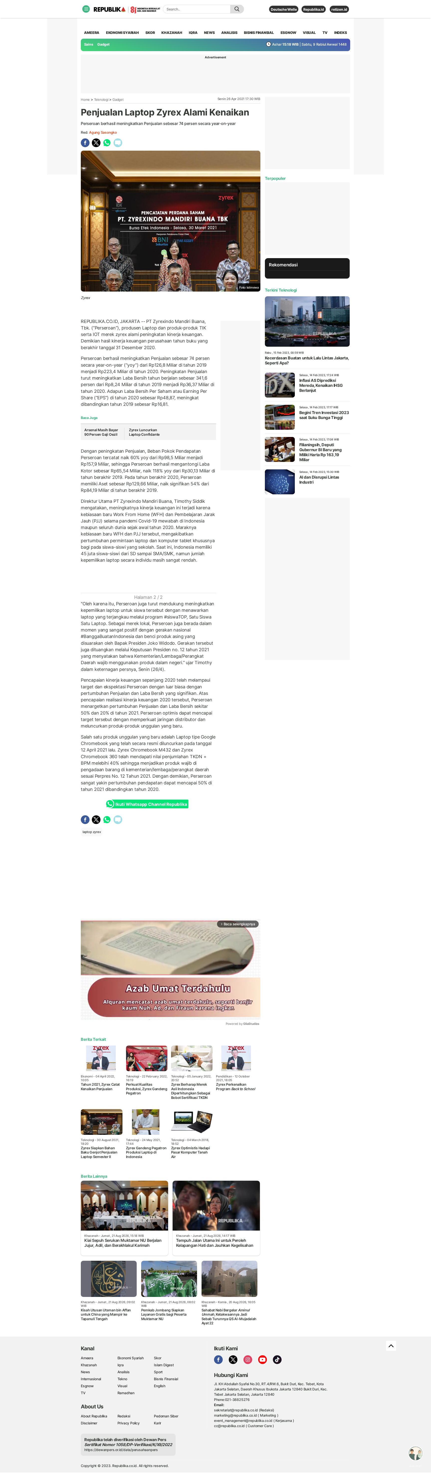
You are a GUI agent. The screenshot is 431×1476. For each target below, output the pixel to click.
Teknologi (101, 100)
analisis (229, 32)
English (159, 1386)
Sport (158, 1372)
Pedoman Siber (166, 1416)
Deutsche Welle (284, 9)
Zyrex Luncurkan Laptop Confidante (144, 432)
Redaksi (123, 1416)
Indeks (340, 32)
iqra (193, 32)
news (209, 32)
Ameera (87, 1358)
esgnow (288, 32)
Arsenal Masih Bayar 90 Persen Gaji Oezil (101, 432)
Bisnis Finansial (259, 32)
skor (150, 32)
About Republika (94, 1416)
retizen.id (339, 9)
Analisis (123, 1372)
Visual (122, 1386)
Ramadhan (125, 1393)
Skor (157, 1358)
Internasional (91, 1379)
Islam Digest (164, 1365)
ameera (91, 32)
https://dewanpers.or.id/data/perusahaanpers (121, 1450)
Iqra (120, 1365)
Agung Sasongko (103, 132)
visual (309, 32)
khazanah (171, 32)
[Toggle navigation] (86, 9)
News (85, 1372)
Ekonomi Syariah (122, 32)
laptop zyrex (92, 832)
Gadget (103, 44)
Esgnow (87, 1386)
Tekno (122, 1379)
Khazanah (89, 1365)
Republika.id (313, 9)
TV (325, 32)
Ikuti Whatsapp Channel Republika (151, 804)
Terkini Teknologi (281, 290)
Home (85, 100)
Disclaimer (89, 1423)
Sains (88, 44)
